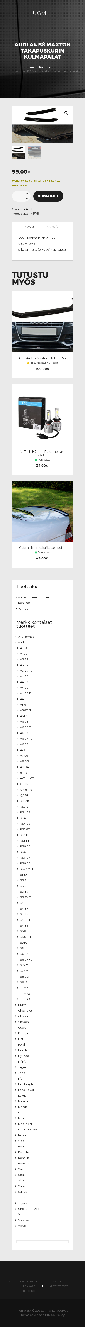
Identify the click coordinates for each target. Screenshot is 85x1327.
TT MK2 (25, 993)
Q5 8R (24, 795)
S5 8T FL (26, 937)
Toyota (23, 1203)
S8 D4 (24, 982)
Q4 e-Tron (27, 789)
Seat (21, 1174)
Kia (20, 1078)
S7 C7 (24, 965)
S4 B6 (24, 903)
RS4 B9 (25, 823)
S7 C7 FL (26, 971)
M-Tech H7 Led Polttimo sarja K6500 (42, 453)
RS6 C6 (25, 852)
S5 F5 (23, 942)
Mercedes (25, 1112)
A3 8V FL (26, 670)
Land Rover (26, 1089)
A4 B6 (24, 676)
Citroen (23, 1022)
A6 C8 (24, 744)
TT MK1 (24, 988)
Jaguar (23, 1067)
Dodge (23, 1033)
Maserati (24, 1101)
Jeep (21, 1072)
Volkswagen (26, 1220)
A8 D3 (24, 761)
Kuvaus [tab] (29, 226)
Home (29, 67)
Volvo (22, 1225)
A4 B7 (24, 682)
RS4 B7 (25, 812)
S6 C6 (24, 948)
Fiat (20, 1039)
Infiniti (22, 1061)
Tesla (21, 1197)
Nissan (22, 1135)
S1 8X (23, 874)
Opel (21, 1140)
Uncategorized (29, 1208)
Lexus (22, 1095)
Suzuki (22, 1191)
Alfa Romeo (26, 636)
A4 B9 (24, 699)
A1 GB (24, 653)
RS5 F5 (24, 840)
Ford (21, 1044)
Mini (21, 1118)
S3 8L (24, 880)
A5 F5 (23, 716)
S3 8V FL (26, 897)
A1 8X (23, 648)
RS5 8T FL (27, 835)
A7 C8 (24, 755)
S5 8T (24, 931)
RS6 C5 (25, 846)
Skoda (22, 1180)
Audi (21, 642)
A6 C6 (24, 721)
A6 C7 (24, 733)
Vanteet (23, 608)
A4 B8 (28, 209)
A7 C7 (24, 750)
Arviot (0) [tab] (53, 226)
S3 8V (24, 891)
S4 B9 (24, 925)
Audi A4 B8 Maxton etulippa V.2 (42, 358)
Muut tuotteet (28, 1129)
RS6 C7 (25, 857)
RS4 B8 (25, 818)
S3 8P (24, 886)
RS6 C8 (25, 863)
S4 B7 (24, 908)
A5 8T (24, 704)
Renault (23, 1157)
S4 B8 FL (26, 920)
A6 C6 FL (26, 727)
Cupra (22, 1027)
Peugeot (24, 1146)
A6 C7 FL (26, 738)
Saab (22, 1169)
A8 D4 (24, 767)
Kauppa (44, 67)
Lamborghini (27, 1084)
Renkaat (24, 603)
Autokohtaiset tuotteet (34, 597)
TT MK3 (25, 999)
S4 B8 (24, 914)
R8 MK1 (25, 801)
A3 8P (24, 659)
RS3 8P (25, 806)
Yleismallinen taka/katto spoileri (42, 547)
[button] (66, 113)
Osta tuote (50, 196)
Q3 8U (24, 784)
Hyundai (24, 1056)
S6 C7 (24, 954)
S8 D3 (24, 976)
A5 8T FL (26, 710)
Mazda (23, 1106)
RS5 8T (25, 829)
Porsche (24, 1152)
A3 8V (24, 665)
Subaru (23, 1186)
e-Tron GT (27, 778)
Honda (23, 1050)
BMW (22, 1005)
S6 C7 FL (26, 959)
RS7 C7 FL (27, 869)
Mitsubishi (25, 1123)
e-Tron (24, 772)
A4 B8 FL (26, 693)
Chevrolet (25, 1010)
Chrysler (24, 1016)
